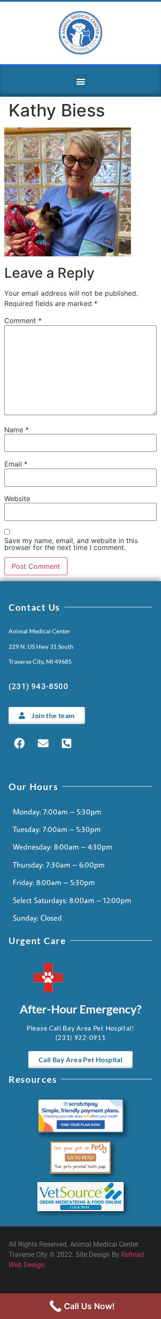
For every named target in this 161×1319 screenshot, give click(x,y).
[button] (80, 81)
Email (15, 463)
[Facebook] (19, 743)
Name (16, 429)
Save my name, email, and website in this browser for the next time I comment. (71, 544)
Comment (23, 320)
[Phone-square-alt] (66, 743)
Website (17, 498)
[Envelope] (43, 743)
